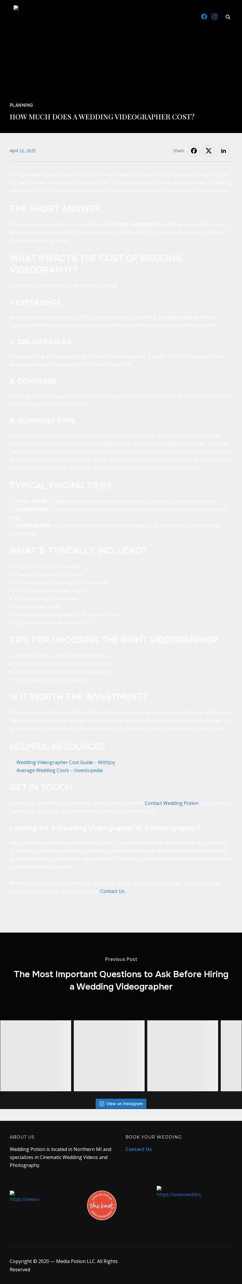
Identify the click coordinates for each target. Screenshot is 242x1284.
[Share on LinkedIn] (223, 151)
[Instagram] (215, 17)
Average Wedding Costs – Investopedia (60, 770)
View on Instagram (124, 1103)
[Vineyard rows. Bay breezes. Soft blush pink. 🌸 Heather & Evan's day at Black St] (109, 1055)
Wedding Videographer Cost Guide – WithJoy (66, 762)
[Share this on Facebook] (194, 151)
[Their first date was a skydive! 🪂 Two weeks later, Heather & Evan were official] (35, 1055)
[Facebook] (204, 17)
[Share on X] (209, 151)
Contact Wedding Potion (172, 803)
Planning (21, 105)
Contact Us (112, 891)
